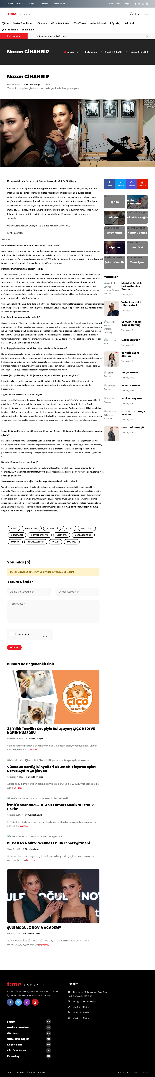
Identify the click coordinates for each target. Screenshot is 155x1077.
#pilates (15, 542)
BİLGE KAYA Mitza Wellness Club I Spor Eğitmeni (48, 843)
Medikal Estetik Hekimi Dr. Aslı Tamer (131, 286)
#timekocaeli (31, 528)
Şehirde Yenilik (10, 29)
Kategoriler (91, 52)
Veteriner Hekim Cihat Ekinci (132, 303)
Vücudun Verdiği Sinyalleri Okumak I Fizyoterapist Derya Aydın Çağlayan (51, 769)
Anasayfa (72, 52)
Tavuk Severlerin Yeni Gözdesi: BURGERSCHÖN (67, 36)
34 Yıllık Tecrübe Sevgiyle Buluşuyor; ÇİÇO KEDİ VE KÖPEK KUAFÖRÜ (51, 730)
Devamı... (34, 749)
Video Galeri (114, 4)
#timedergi (52, 528)
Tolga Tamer (130, 372)
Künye (32, 3)
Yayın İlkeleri (59, 3)
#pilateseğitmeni (36, 542)
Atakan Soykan (131, 398)
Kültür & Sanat (98, 23)
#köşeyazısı (17, 535)
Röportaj (115, 23)
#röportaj (86, 528)
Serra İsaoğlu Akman (130, 354)
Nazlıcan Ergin (130, 340)
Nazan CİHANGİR (139, 52)
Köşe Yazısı (79, 23)
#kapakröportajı (39, 535)
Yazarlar (44, 3)
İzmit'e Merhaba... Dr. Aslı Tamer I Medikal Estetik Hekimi (50, 807)
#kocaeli (71, 542)
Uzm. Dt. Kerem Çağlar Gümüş (131, 323)
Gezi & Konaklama (23, 23)
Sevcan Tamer (130, 385)
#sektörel (61, 535)
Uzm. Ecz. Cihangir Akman (133, 413)
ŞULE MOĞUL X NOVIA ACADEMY (34, 927)
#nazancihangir (83, 535)
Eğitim (5, 23)
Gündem (42, 23)
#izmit (55, 542)
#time (14, 528)
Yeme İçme (28, 29)
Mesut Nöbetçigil (132, 427)
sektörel (129, 23)
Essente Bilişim (20, 1072)
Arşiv (127, 4)
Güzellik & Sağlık (60, 23)
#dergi (69, 528)
